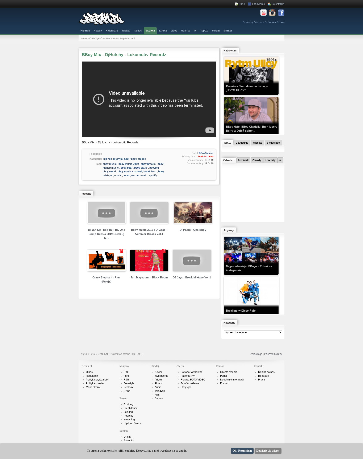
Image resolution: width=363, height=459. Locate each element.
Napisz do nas (266, 372)
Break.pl (85, 38)
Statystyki (186, 387)
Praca (261, 379)
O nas (89, 372)
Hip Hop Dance (132, 423)
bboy (160, 164)
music (118, 175)
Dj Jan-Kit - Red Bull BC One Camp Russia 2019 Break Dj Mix (106, 234)
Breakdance (131, 408)
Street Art (129, 440)
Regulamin (92, 375)
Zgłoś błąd (256, 354)
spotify (153, 175)
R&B (126, 379)
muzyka (118, 158)
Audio (106, 38)
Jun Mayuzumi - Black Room (149, 277)
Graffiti (127, 436)
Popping (128, 415)
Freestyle (129, 383)
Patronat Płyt (188, 375)
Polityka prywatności (97, 379)
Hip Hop (85, 30)
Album (158, 383)
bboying (154, 167)
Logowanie (258, 4)
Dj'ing (127, 390)
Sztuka (163, 30)
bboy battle (140, 167)
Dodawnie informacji (232, 379)
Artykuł (158, 379)
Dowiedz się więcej (268, 450)
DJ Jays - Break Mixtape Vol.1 (192, 277)
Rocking (128, 404)
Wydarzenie (161, 375)
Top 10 (204, 30)
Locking (128, 411)
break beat (149, 171)
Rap (126, 372)
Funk (126, 375)
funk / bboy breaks (135, 158)
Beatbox (128, 387)
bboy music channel (130, 171)
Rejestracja (277, 4)
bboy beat (126, 167)
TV (195, 30)
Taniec (138, 30)
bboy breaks (148, 164)
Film (157, 394)
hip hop (107, 158)
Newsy (98, 30)
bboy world (109, 171)
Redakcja (263, 375)
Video (174, 30)
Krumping (129, 419)
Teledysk (160, 390)
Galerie (159, 398)
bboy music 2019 (128, 164)
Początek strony (273, 354)
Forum (224, 383)
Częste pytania (228, 372)
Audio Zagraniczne (122, 38)
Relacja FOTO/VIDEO (193, 379)
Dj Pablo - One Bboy (193, 229)
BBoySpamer (206, 153)
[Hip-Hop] (102, 24)
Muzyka (150, 30)
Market (228, 30)
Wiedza (126, 30)
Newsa (159, 372)
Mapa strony (93, 387)
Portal (223, 375)
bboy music (110, 164)
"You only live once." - (263, 22)
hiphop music (111, 167)
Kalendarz (112, 30)
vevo (126, 175)
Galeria (185, 30)
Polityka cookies (95, 383)
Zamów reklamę (190, 383)
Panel (242, 4)
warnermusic (139, 175)
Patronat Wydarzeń (192, 372)
